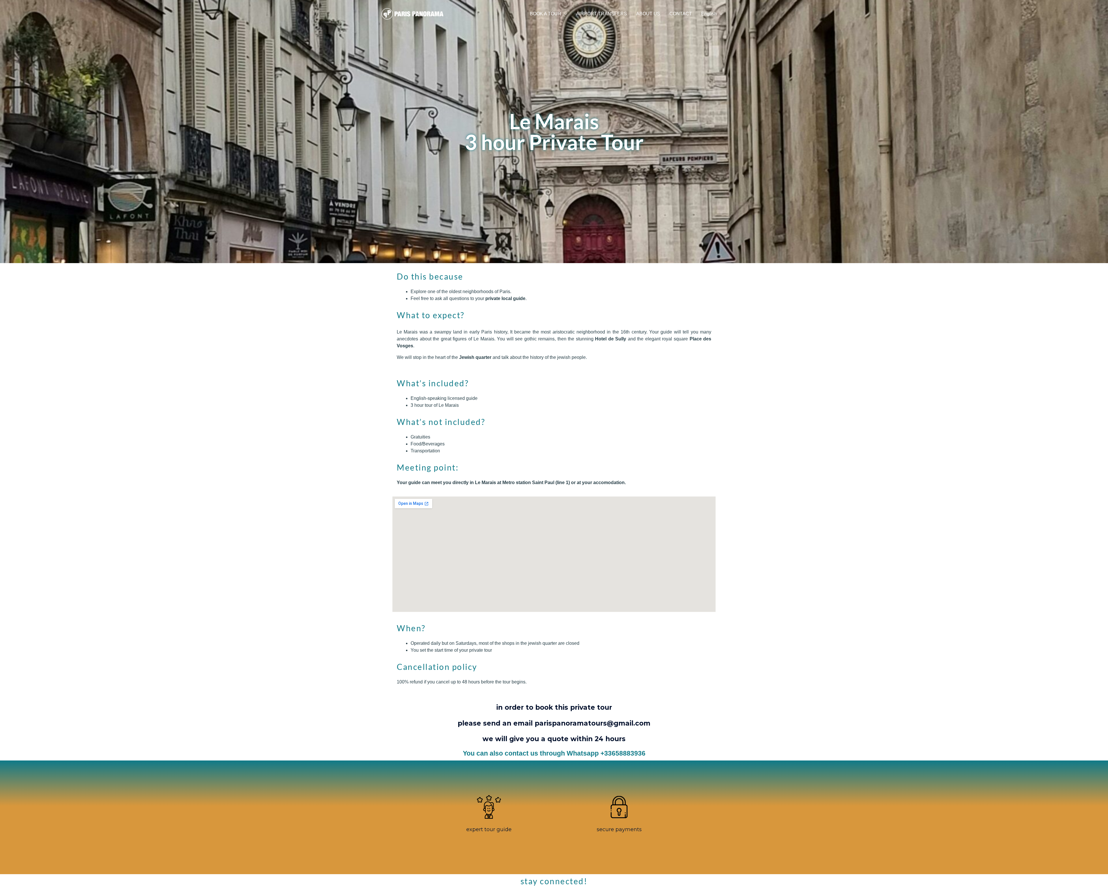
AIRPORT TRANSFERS (601, 13)
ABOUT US (648, 13)
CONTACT (680, 13)
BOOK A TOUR (545, 13)
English (709, 13)
